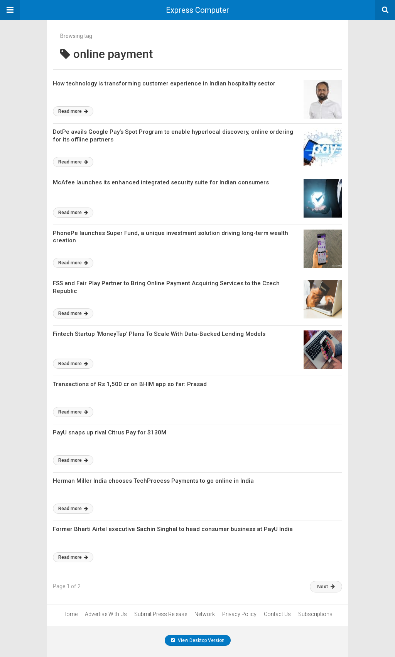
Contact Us (277, 614)
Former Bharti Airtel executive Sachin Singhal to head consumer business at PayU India (173, 529)
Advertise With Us (106, 614)
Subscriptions (315, 614)
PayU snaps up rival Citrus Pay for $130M (109, 432)
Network (204, 614)
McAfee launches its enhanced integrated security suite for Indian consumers (161, 182)
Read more (70, 111)
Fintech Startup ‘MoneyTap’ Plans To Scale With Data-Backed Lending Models (159, 333)
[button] (10, 10)
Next (322, 586)
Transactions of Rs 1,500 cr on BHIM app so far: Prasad (130, 384)
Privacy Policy (239, 614)
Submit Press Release (160, 614)
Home (70, 614)
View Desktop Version (201, 640)
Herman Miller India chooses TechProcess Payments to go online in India (153, 480)
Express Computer (197, 10)
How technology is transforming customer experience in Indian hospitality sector (164, 83)
